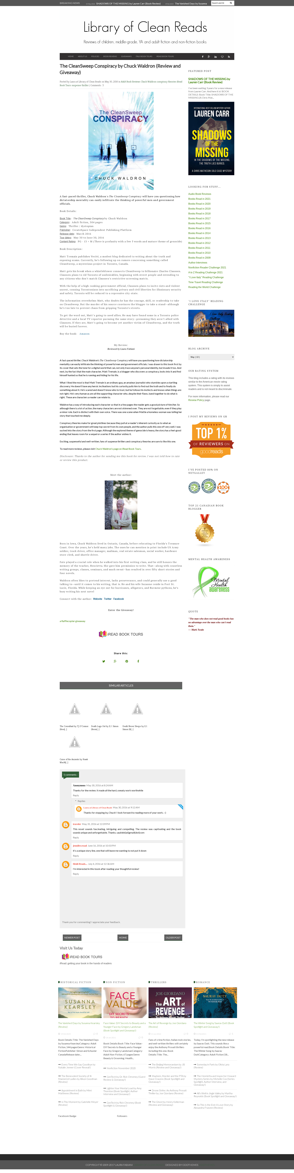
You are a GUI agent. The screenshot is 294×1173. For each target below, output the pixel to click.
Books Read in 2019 (199, 208)
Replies (81, 800)
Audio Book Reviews (199, 194)
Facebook (118, 598)
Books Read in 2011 (199, 248)
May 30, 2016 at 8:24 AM (99, 785)
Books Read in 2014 (199, 233)
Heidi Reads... (80, 864)
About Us (82, 56)
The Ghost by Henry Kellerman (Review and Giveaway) (166, 1103)
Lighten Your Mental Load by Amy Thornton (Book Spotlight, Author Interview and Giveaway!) (122, 1091)
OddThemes (207, 1164)
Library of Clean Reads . (149, 1164)
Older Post (173, 937)
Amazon (84, 333)
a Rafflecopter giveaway (72, 621)
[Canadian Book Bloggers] (204, 546)
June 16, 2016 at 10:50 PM (102, 845)
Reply (76, 795)
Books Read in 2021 (199, 199)
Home (71, 56)
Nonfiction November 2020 (121, 1068)
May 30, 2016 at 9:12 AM (126, 807)
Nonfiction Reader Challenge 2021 (207, 267)
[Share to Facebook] (138, 661)
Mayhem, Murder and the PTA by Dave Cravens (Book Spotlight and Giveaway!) (167, 1078)
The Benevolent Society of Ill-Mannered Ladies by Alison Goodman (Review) (77, 1078)
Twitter (107, 598)
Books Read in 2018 (199, 213)
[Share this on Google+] (115, 661)
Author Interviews (197, 262)
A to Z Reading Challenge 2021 (205, 272)
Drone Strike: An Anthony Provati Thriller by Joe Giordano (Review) (168, 1092)
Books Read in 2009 (199, 257)
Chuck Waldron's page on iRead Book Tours (118, 448)
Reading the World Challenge (204, 287)
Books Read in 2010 (199, 253)
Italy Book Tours (144, 56)
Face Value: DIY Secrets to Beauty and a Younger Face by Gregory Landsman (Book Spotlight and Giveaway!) (124, 1027)
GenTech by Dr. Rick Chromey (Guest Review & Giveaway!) (124, 1078)
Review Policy (196, 400)
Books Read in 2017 (199, 218)
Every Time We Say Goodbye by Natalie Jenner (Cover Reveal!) (76, 1066)
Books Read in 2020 (199, 203)
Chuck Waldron (149, 81)
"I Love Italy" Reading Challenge (206, 277)
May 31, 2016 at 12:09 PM (96, 823)
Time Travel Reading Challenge (205, 282)
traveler (77, 824)
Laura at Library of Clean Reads (97, 808)
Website (97, 598)
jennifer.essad (80, 845)
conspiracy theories (167, 81)
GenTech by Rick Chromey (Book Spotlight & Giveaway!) (122, 1104)
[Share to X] (104, 661)
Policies (95, 56)
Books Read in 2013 (199, 238)
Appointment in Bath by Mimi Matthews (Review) (75, 1092)
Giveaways (126, 56)
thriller (85, 85)
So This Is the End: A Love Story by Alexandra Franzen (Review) (213, 1106)
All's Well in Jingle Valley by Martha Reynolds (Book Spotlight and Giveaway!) (215, 1095)
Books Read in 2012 (199, 243)
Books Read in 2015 (199, 223)
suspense (77, 85)
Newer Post (72, 937)
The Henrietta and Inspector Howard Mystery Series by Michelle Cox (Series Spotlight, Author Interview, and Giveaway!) (215, 1080)
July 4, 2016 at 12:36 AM (101, 863)
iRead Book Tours (165, 56)
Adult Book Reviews (131, 81)
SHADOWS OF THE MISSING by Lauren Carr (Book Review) (128, 3)
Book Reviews (110, 56)
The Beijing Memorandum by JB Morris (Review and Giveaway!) (167, 1066)
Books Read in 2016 (199, 228)
